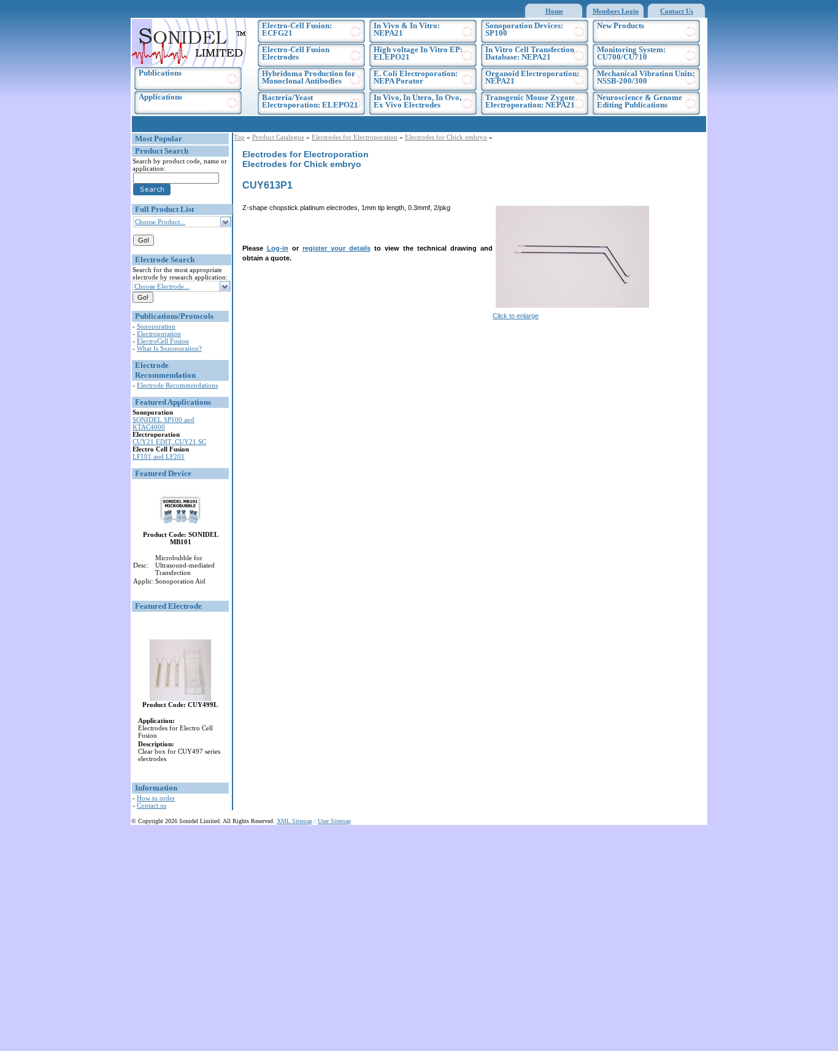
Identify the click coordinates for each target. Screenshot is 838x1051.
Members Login (616, 11)
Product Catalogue (278, 137)
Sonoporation (156, 326)
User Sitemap (334, 821)
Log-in (277, 248)
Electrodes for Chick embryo (446, 137)
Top (239, 137)
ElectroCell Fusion (163, 341)
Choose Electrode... (162, 286)
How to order (156, 798)
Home (554, 11)
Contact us (151, 805)
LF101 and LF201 (159, 456)
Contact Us (676, 11)
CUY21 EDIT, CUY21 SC (169, 441)
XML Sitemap (294, 821)
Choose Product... (160, 221)
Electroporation (159, 333)
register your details (336, 248)
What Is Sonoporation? (169, 348)
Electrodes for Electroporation (355, 137)
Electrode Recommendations (177, 385)
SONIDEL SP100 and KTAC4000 (163, 423)
